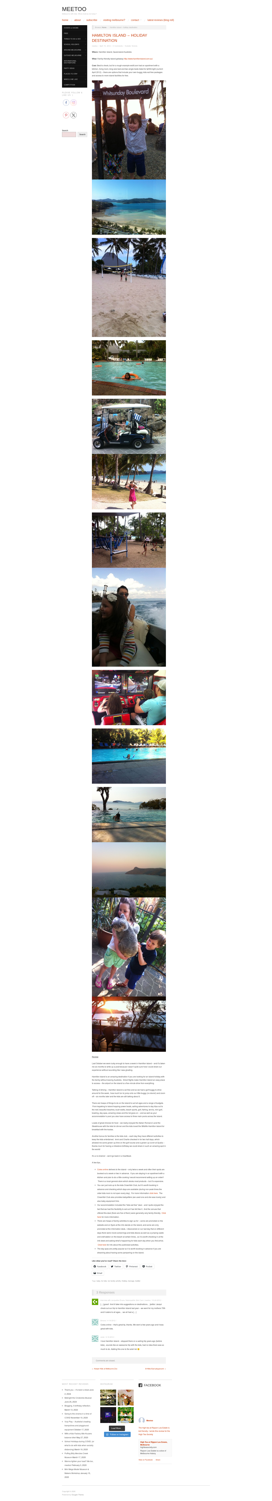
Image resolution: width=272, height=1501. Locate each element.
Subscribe (91, 20)
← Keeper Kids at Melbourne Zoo (104, 1368)
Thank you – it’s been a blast (77, 1389)
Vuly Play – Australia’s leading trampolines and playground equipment (78, 1425)
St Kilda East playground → (155, 1368)
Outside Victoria (131, 46)
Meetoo (149, 1420)
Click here (102, 1244)
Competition (69, 85)
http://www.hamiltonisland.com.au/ (138, 58)
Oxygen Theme (78, 1494)
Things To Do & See (72, 39)
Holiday (124, 1281)
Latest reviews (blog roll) (160, 20)
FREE (66, 33)
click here (154, 1193)
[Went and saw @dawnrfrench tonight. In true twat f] (108, 1415)
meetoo (95, 46)
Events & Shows (71, 28)
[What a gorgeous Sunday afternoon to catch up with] (126, 1398)
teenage (131, 1281)
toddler (137, 1281)
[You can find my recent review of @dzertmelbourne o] (126, 1415)
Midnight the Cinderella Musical (78, 1397)
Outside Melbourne (73, 55)
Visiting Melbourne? (114, 20)
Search (65, 130)
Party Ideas (69, 68)
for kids (104, 1281)
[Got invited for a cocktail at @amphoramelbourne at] (108, 1398)
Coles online (102, 1169)
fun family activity (114, 1281)
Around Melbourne (72, 50)
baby (98, 1281)
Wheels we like (71, 79)
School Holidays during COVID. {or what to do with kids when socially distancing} (79, 1445)
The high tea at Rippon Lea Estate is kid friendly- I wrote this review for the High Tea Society (154, 1431)
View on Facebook (146, 1459)
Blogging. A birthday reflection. (78, 1405)
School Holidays (71, 44)
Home (65, 20)
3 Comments (118, 46)
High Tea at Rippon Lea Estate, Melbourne (153, 1443)
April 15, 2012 (105, 46)
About (77, 20)
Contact (135, 20)
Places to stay (70, 74)
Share (158, 1459)
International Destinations (70, 62)
